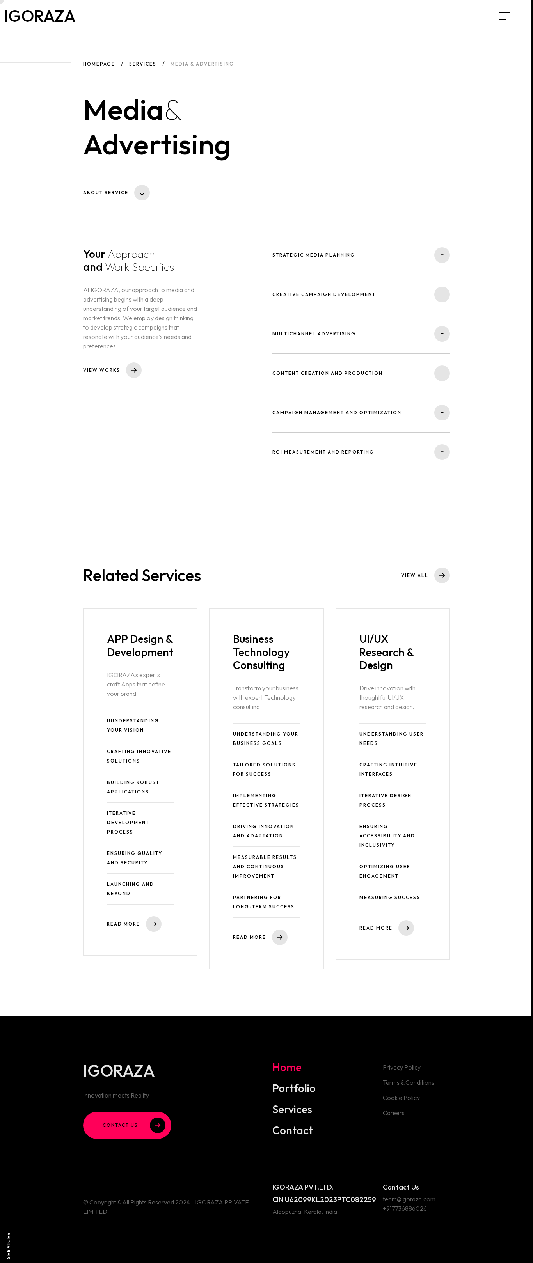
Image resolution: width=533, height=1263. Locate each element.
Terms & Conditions (408, 1082)
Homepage (99, 64)
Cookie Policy (401, 1098)
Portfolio (294, 1088)
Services (142, 64)
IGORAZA (59, 28)
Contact (292, 1130)
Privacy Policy (402, 1067)
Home (287, 1067)
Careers (394, 1113)
